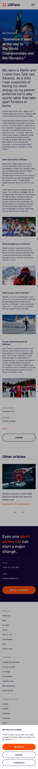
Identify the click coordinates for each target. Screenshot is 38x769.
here (14, 739)
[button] (19, 747)
